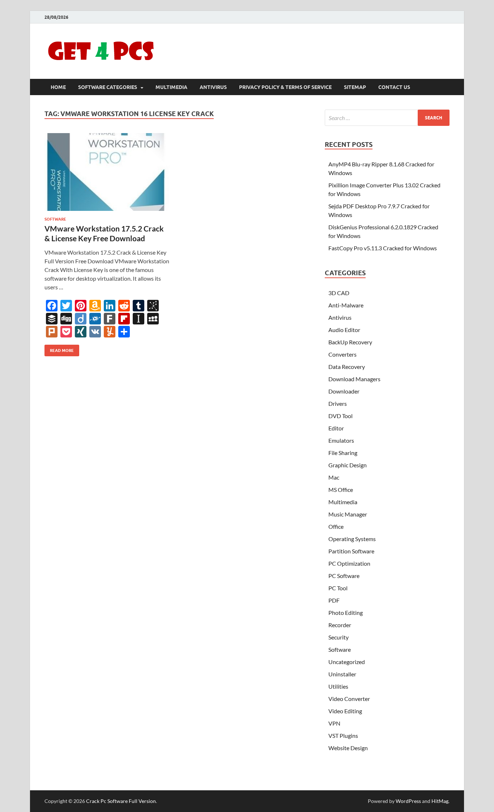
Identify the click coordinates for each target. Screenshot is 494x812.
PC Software (343, 575)
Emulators (341, 440)
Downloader (343, 391)
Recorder (339, 624)
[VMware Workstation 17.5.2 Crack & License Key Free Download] (107, 172)
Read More (59, 349)
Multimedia (171, 87)
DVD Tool (340, 415)
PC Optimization (349, 563)
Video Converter (349, 698)
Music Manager (347, 514)
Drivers (337, 403)
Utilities (338, 686)
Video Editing (345, 710)
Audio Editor (344, 329)
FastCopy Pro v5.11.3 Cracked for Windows (382, 248)
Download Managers (354, 378)
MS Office (340, 489)
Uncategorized (346, 661)
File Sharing (342, 452)
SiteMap (355, 87)
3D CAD (338, 292)
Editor (336, 428)
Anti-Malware (345, 305)
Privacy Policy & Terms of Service (285, 87)
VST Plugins (343, 735)
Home (58, 87)
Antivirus (213, 87)
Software (55, 219)
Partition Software (351, 551)
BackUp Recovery (350, 342)
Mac (333, 477)
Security (338, 637)
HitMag (439, 801)
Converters (342, 354)
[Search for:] (387, 118)
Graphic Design (347, 465)
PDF (334, 600)
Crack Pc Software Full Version (121, 801)
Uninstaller (342, 674)
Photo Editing (345, 612)
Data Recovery (346, 366)
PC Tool (338, 587)
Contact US (394, 87)
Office (336, 526)
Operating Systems (352, 538)
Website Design (348, 747)
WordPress (408, 801)
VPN (334, 723)
